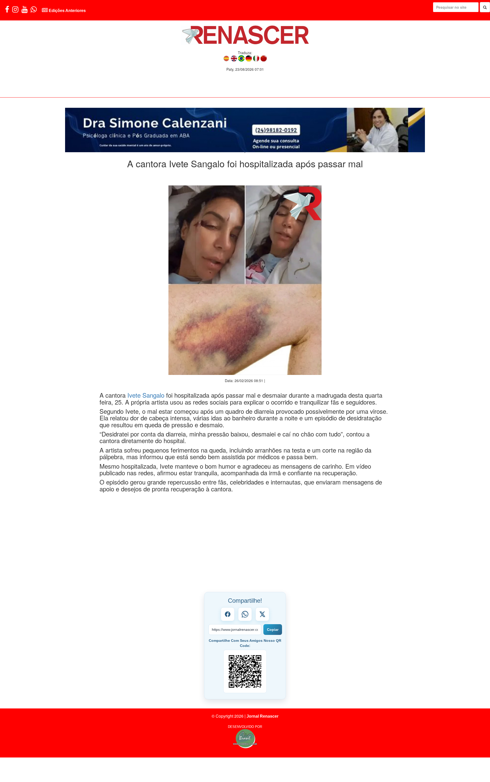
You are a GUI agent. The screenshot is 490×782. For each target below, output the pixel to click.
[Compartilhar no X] (262, 604)
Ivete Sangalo (145, 385)
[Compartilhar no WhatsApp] (245, 604)
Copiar (272, 620)
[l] (245, 125)
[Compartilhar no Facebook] (228, 604)
